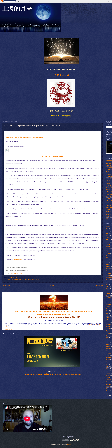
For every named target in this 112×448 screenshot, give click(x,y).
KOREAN (108, 189)
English (108, 172)
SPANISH (108, 212)
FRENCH (108, 174)
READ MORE (8, 329)
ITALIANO (108, 185)
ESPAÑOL (51, 156)
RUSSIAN (76, 374)
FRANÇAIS (46, 312)
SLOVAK (108, 209)
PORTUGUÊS (59, 156)
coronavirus (17, 279)
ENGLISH (44, 156)
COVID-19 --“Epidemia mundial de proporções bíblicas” (25, 137)
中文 (107, 218)
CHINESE (28, 374)
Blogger (69, 444)
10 (101, 324)
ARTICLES (10, 279)
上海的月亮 (17, 9)
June (107, 231)
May (107, 233)
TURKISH (108, 216)
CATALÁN (108, 163)
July (107, 228)
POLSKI (108, 198)
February (108, 240)
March (107, 237)
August (108, 226)
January (108, 242)
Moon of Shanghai (16, 273)
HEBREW (108, 183)
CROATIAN (109, 167)
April (107, 235)
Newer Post (6, 286)
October (108, 248)
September (109, 251)
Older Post (99, 286)
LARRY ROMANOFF (25, 279)
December (108, 244)
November (108, 246)
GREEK (108, 181)
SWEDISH (108, 214)
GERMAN (108, 178)
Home (52, 286)
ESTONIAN (109, 169)
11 (6, 326)
